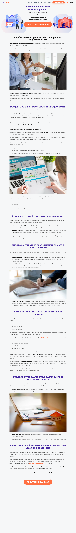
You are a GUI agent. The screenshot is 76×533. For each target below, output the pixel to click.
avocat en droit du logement (36, 463)
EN (67, 2)
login (71, 2)
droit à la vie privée (45, 338)
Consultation (29, 2)
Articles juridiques (38, 2)
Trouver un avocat (58, 2)
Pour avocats (47, 2)
